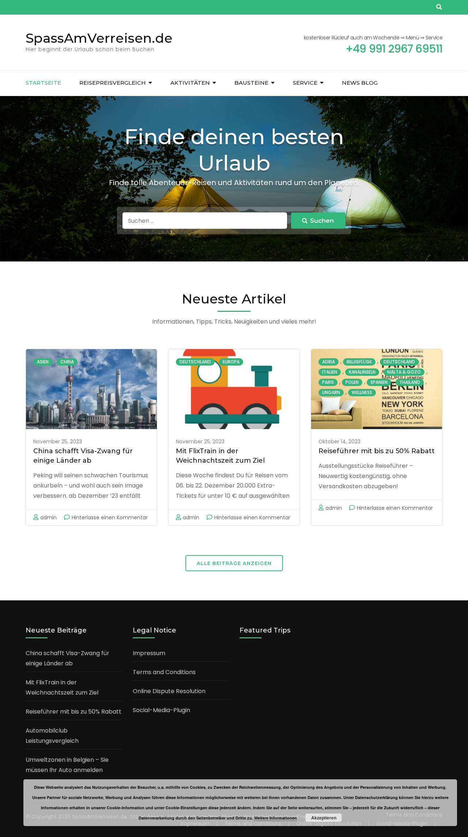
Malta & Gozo (404, 372)
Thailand (409, 382)
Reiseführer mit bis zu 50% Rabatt (376, 451)
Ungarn (331, 392)
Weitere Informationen (275, 818)
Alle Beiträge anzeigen (234, 563)
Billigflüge (359, 362)
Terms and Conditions (164, 672)
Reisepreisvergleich (112, 82)
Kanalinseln (362, 372)
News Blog (360, 82)
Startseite (43, 82)
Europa (231, 362)
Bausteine (251, 82)
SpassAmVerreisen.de (99, 38)
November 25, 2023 (57, 441)
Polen (352, 382)
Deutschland (195, 362)
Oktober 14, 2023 (339, 441)
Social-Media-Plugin (161, 710)
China (67, 362)
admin (48, 517)
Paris (328, 382)
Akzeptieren (323, 817)
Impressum (149, 653)
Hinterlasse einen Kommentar (110, 517)
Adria (328, 362)
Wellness (362, 392)
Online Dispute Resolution (169, 691)
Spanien (379, 382)
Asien (43, 362)
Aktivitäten (190, 82)
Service (305, 82)
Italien (329, 372)
